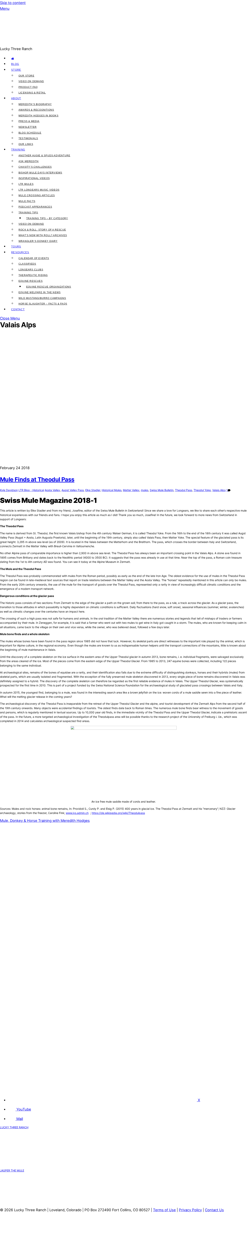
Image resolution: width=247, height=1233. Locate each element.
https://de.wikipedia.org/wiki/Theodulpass (118, 813)
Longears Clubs (31, 269)
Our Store (26, 75)
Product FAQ (28, 87)
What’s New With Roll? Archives (43, 235)
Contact (18, 309)
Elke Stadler (92, 490)
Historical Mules (111, 490)
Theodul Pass (183, 490)
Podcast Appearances (35, 206)
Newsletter (28, 127)
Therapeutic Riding (33, 275)
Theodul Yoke (202, 490)
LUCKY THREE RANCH (14, 1127)
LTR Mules (26, 184)
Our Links (26, 144)
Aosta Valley (52, 490)
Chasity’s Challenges (35, 167)
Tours (16, 246)
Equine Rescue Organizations (48, 286)
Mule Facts (27, 201)
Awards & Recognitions (36, 110)
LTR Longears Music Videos (39, 190)
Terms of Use (164, 1210)
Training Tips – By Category (47, 218)
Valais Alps (219, 490)
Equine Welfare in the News (40, 292)
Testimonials (28, 138)
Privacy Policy (190, 1210)
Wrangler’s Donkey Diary (38, 241)
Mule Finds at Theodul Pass (37, 479)
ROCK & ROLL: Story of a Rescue (42, 229)
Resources (20, 252)
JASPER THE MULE (12, 1170)
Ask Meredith (29, 161)
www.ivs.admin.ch (77, 813)
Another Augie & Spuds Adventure (44, 155)
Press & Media (29, 121)
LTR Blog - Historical (31, 490)
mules (144, 490)
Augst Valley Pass (73, 490)
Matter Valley (131, 490)
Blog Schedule (30, 132)
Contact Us (214, 1210)
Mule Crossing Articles (37, 195)
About (16, 98)
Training (18, 149)
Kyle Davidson (9, 490)
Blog (15, 64)
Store (16, 69)
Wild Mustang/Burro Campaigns (42, 298)
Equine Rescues (31, 281)
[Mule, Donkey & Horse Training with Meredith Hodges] (92, 43)
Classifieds (27, 264)
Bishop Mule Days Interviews (40, 172)
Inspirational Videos (34, 178)
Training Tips (28, 212)
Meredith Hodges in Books (38, 115)
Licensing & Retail (32, 92)
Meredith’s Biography (35, 104)
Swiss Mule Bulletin (161, 490)
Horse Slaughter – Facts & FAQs (43, 303)
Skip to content (13, 3)
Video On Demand (31, 81)
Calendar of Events (34, 258)
